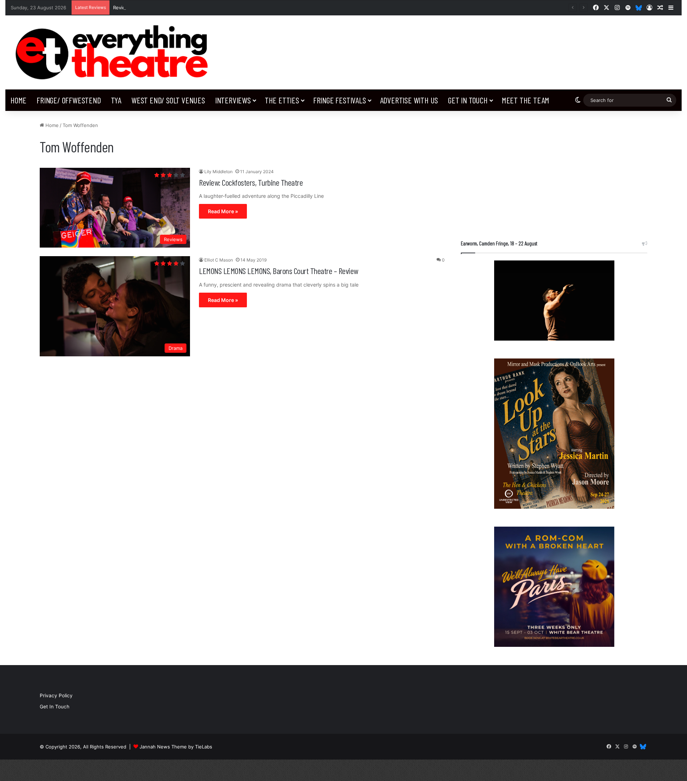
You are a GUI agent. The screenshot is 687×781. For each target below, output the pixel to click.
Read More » (223, 211)
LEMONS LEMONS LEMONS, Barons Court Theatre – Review (278, 270)
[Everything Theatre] (114, 52)
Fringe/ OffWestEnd (68, 100)
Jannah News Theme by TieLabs (176, 747)
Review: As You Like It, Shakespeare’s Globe (162, 7)
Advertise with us (409, 100)
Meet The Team (525, 100)
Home (18, 100)
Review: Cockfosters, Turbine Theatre (251, 182)
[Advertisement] (554, 172)
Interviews (233, 100)
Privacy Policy (56, 695)
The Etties (282, 100)
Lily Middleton (218, 171)
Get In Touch (468, 100)
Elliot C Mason (218, 260)
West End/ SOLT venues (168, 100)
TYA (116, 100)
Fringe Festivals (339, 100)
